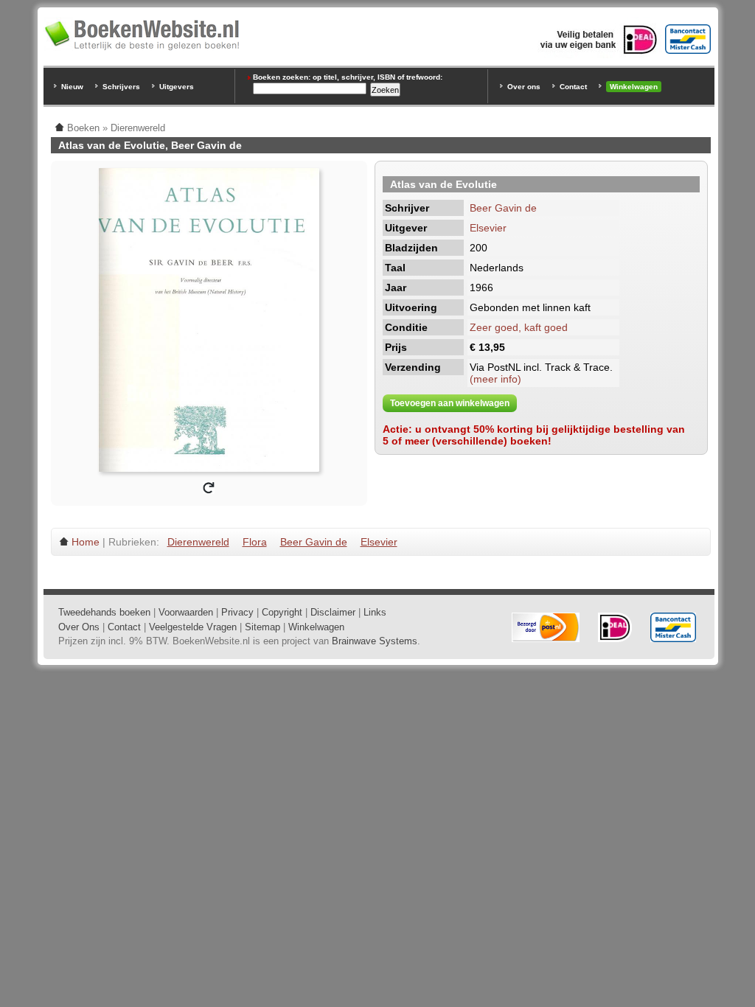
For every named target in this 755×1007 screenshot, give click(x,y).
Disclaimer (332, 612)
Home (86, 542)
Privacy (237, 612)
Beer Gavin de (503, 208)
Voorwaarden (186, 612)
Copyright (282, 612)
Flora (255, 542)
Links (374, 612)
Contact (573, 87)
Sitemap (262, 627)
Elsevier (488, 228)
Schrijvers (121, 87)
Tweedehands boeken (104, 612)
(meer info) (495, 379)
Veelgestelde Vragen (193, 627)
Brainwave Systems (374, 641)
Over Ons (79, 627)
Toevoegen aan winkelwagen (449, 403)
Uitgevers (176, 87)
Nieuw (72, 87)
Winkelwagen (634, 87)
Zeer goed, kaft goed (519, 327)
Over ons (523, 87)
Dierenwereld (198, 542)
